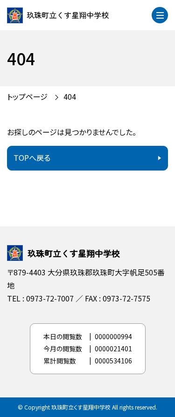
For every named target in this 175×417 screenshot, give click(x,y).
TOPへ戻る (32, 157)
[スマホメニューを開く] (159, 15)
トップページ (27, 96)
